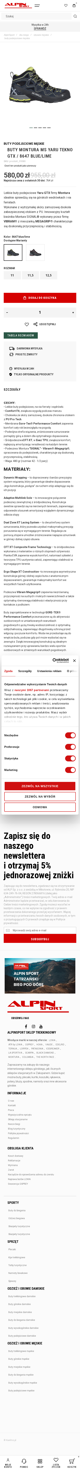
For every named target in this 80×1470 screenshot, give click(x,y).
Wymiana (13, 1165)
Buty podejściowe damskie (22, 1336)
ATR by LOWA (15, 1044)
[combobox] (40, 16)
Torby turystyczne (17, 1265)
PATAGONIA (37, 1048)
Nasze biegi (14, 1124)
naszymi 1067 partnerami (32, 690)
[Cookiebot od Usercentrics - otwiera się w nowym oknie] (52, 660)
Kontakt (12, 1105)
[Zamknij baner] (74, 660)
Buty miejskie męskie (19, 1367)
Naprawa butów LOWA (19, 1179)
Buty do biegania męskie (20, 1375)
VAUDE (49, 1044)
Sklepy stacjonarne (18, 1119)
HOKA (39, 1044)
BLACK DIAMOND (45, 1052)
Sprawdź (40, 28)
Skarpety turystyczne (19, 1226)
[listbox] (40, 275)
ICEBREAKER (52, 1048)
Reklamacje (14, 1160)
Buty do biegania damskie (21, 1320)
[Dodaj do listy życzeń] (27, 324)
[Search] (75, 16)
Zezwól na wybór (40, 796)
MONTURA (13, 1057)
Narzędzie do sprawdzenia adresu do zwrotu (31, 1174)
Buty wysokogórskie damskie (23, 1328)
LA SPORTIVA (15, 1052)
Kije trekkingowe (16, 1257)
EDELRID (60, 1044)
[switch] (70, 747)
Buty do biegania (16, 1210)
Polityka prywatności (18, 1133)
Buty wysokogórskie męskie (22, 1383)
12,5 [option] (49, 275)
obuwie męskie (41, 35)
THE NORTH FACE (45, 1057)
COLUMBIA (27, 1057)
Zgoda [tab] (8, 670)
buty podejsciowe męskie (17, 38)
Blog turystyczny (16, 1128)
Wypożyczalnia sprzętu (20, 1114)
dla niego (24, 35)
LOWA (52, 1040)
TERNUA (12, 1048)
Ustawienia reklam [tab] (49, 670)
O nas (11, 1101)
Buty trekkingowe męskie (21, 1351)
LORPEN (24, 1048)
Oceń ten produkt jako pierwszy (20, 165)
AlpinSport (9, 35)
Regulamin (13, 1138)
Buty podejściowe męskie (21, 1390)
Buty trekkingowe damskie (22, 1296)
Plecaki (12, 1249)
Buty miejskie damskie (20, 1312)
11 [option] (12, 275)
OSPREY (29, 1044)
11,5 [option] (30, 275)
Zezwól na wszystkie (40, 786)
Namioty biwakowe (18, 1273)
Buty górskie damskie (19, 1304)
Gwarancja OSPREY (18, 1184)
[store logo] (18, 6)
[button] (31, 128)
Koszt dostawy (15, 1156)
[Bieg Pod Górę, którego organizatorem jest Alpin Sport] (40, 976)
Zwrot (11, 1170)
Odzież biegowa (16, 1218)
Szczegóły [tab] (25, 670)
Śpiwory (12, 1281)
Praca (11, 1110)
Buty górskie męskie (18, 1359)
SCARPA (29, 1052)
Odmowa (40, 807)
